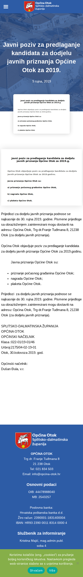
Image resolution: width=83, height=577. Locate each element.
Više (52, 570)
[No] (77, 563)
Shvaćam (36, 570)
